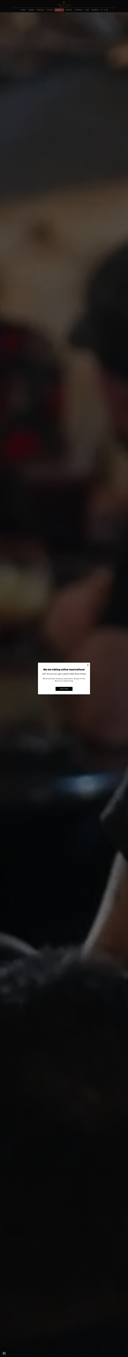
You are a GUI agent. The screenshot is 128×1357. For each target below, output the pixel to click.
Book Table (64, 689)
